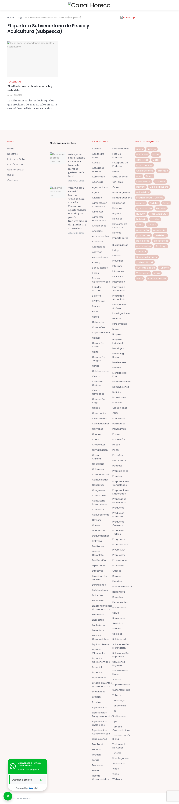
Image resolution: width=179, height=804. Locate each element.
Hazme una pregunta (28, 769)
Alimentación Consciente (99, 204)
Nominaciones (120, 387)
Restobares (119, 607)
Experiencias (99, 707)
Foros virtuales (120, 148)
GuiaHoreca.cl (15, 169)
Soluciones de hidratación (120, 646)
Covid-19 (160, 181)
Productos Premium (118, 514)
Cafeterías (98, 322)
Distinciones (99, 584)
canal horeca (144, 165)
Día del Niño (99, 560)
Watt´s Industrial (157, 278)
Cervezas (97, 429)
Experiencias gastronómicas (101, 732)
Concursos (98, 485)
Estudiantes (98, 691)
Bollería (96, 295)
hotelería (141, 219)
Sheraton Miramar (146, 257)
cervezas (162, 170)
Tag (19, 17)
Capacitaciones (101, 332)
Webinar (117, 779)
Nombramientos (121, 381)
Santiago (161, 246)
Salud (115, 612)
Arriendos (97, 241)
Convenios (98, 509)
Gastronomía (120, 176)
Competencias (100, 474)
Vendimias (118, 763)
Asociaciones (100, 257)
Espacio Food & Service (149, 197)
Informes (117, 266)
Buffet (95, 311)
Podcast (117, 465)
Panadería (118, 418)
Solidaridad (119, 639)
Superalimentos (121, 684)
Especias (97, 672)
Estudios (97, 697)
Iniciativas (118, 276)
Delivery (140, 186)
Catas (95, 365)
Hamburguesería (122, 197)
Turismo (116, 753)
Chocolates (98, 444)
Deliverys (97, 541)
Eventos (96, 702)
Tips (114, 721)
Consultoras (99, 495)
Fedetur (96, 749)
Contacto (12, 180)
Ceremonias (99, 413)
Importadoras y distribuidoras (120, 241)
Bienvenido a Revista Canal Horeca (29, 764)
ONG (115, 413)
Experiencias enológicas (99, 723)
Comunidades (100, 479)
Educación (98, 600)
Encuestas (98, 619)
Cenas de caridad (97, 383)
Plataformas (119, 460)
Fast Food (97, 744)
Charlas (96, 434)
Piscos (116, 444)
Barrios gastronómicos (101, 280)
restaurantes (143, 246)
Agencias (97, 182)
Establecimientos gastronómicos (102, 684)
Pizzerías (117, 455)
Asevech (97, 252)
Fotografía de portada (120, 164)
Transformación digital (121, 737)
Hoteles (116, 232)
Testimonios (119, 716)
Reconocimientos (122, 586)
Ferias (95, 760)
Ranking (116, 576)
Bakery (96, 262)
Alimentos (97, 211)
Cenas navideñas (98, 392)
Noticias (116, 392)
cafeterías (142, 159)
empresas (98, 614)
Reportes (117, 597)
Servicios (117, 623)
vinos (157, 273)
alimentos (142, 154)
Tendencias (14, 82)
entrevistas (142, 192)
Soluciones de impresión (120, 654)
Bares (95, 273)
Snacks (116, 628)
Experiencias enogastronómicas (103, 714)
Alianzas (97, 197)
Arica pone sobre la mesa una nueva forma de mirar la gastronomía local (76, 165)
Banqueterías (100, 267)
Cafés (95, 316)
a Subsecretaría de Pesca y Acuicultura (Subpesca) (53, 17)
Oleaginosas (119, 408)
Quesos (116, 570)
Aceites (96, 148)
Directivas (97, 570)
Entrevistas (98, 630)
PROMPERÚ (118, 549)
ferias (166, 203)
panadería (142, 230)
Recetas (117, 581)
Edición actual (15, 164)
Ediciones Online (16, 159)
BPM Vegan (98, 301)
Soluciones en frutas (120, 672)
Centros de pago (98, 400)
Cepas (96, 408)
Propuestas (119, 555)
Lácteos (116, 318)
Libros (115, 329)
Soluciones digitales (118, 663)
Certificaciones (100, 423)
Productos (118, 507)
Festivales (97, 765)
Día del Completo (98, 553)
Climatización (100, 450)
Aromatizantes (100, 236)
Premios (117, 476)
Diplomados (99, 565)
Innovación (118, 281)
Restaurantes (120, 602)
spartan (116, 679)
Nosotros (12, 154)
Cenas (96, 376)
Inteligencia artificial (119, 306)
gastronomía (144, 208)
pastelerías (142, 240)
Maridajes (118, 348)
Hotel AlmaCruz (159, 213)
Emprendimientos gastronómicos (102, 607)
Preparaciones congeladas (121, 483)
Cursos (96, 525)
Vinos (115, 774)
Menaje (116, 367)
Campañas (98, 327)
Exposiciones (99, 739)
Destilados (98, 546)
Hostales (117, 218)
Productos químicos (118, 523)
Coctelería (98, 464)
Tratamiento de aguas (119, 746)
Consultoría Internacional (99, 502)
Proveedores (119, 560)
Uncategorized (121, 758)
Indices (116, 255)
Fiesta (95, 770)
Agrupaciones (100, 187)
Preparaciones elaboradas (121, 492)
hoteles (155, 219)
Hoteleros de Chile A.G (119, 225)
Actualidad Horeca (98, 169)
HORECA (140, 213)
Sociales (117, 633)
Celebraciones (100, 371)
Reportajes (118, 591)
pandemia (159, 230)
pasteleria (160, 235)
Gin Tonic (117, 182)
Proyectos (118, 565)
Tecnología (119, 700)
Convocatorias (100, 514)
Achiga (96, 162)
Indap (115, 250)
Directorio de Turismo (99, 577)
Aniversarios (99, 225)
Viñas (115, 768)
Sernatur (141, 251)
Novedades (119, 397)
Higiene (116, 213)
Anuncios (97, 231)
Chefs (95, 439)
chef (138, 176)
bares (155, 154)
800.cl (10, 175)
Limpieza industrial (117, 341)
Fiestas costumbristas (100, 777)
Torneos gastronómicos (121, 728)
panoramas (143, 235)
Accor (139, 149)
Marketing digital (118, 355)
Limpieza (117, 334)
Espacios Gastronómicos (101, 660)
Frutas (115, 171)
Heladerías (118, 203)
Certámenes (99, 418)
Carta (95, 351)
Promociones (120, 544)
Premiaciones (120, 471)
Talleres (116, 695)
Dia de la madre (159, 186)
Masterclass (119, 362)
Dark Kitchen (99, 530)
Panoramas (119, 429)
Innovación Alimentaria (119, 288)
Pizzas (116, 450)
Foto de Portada (117, 155)
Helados (117, 208)
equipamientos (100, 644)
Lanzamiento (119, 323)
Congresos (98, 490)
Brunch (96, 306)
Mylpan (152, 224)
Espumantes (99, 677)
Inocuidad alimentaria (119, 297)
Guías (115, 187)
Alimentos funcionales (99, 218)
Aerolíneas (98, 176)
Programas (118, 539)
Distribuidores (100, 590)
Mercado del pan (119, 374)
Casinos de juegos (98, 358)
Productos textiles (118, 532)
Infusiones (118, 271)
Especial (97, 667)
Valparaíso (142, 273)
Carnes (96, 337)
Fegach (96, 754)
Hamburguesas (121, 192)
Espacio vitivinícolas (99, 651)
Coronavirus (143, 181)
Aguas (95, 192)
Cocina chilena (96, 456)
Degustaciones (100, 535)
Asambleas (98, 246)
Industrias (117, 260)
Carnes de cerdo (98, 344)
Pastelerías (118, 439)
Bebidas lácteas (97, 288)
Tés (114, 711)
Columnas (98, 469)
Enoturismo (98, 625)
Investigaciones (121, 313)
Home (10, 17)
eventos (140, 203)
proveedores (161, 240)
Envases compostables (100, 637)
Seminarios (118, 618)
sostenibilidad (144, 262)
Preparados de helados (119, 500)
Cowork (96, 520)
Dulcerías (97, 595)
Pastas (116, 434)
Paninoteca (119, 423)
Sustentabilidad (121, 690)
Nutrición (117, 402)
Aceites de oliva (98, 155)
